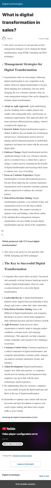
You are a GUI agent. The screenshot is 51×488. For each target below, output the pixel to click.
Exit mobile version (25, 484)
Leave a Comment (25, 464)
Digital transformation (22, 455)
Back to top (44, 476)
